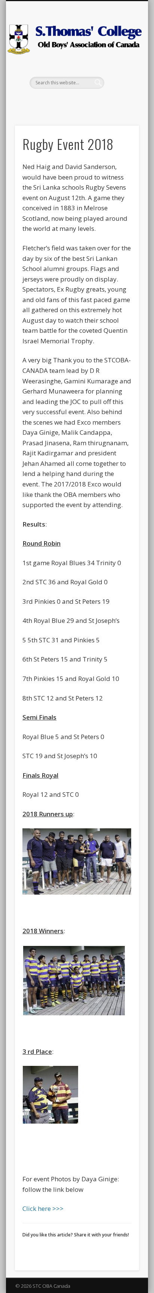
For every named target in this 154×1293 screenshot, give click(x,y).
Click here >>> (43, 1208)
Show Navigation (120, 67)
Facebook (76, 102)
